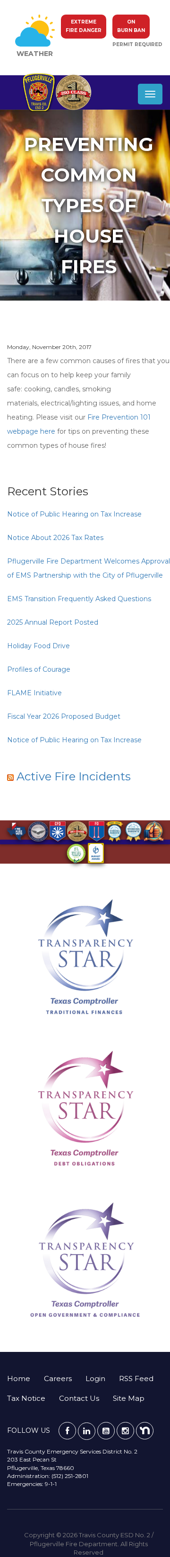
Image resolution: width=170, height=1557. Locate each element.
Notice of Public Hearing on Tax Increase (74, 514)
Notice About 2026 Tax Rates (55, 537)
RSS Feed (136, 1378)
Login (95, 1378)
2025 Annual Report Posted (52, 622)
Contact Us (79, 1398)
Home (18, 1378)
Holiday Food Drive (38, 646)
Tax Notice (26, 1398)
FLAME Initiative (34, 693)
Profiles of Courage (38, 669)
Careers (58, 1378)
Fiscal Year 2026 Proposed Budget (63, 716)
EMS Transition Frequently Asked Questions (79, 599)
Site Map (128, 1398)
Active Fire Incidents (74, 776)
